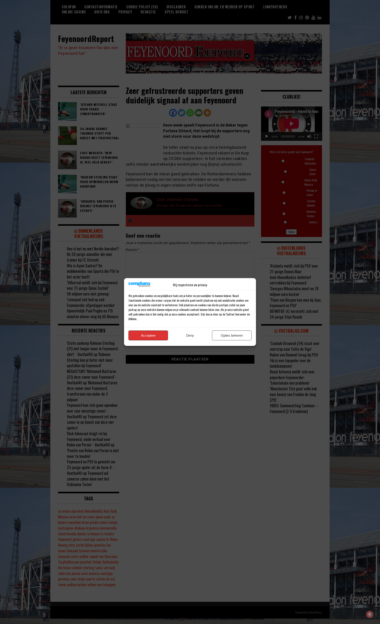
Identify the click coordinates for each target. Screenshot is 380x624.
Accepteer (148, 335)
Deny (190, 335)
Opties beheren (232, 335)
